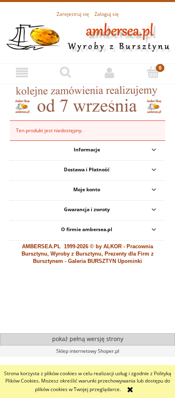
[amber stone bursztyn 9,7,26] (87, 99)
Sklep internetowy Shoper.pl (87, 351)
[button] (22, 72)
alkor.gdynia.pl (44, 327)
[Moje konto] (109, 72)
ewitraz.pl (70, 327)
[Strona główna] (87, 36)
